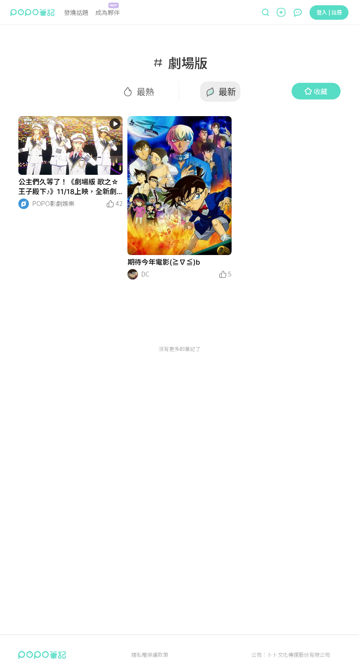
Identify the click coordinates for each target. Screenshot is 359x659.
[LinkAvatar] (23, 203)
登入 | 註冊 (329, 12)
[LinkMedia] (70, 145)
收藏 (320, 91)
